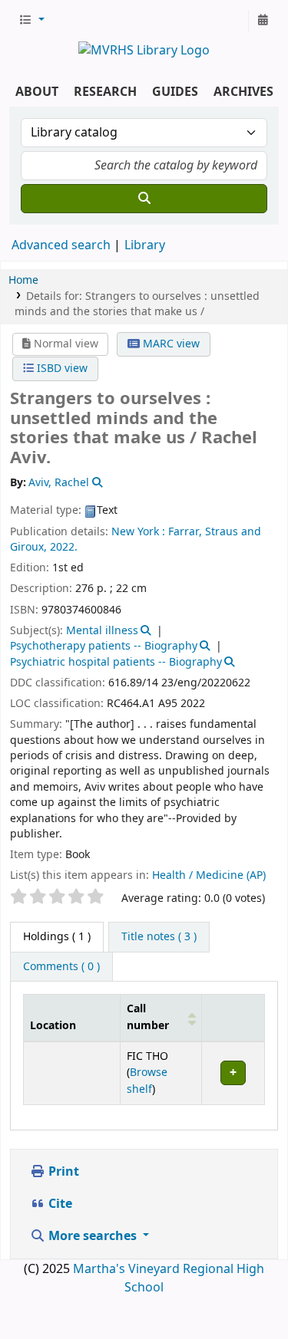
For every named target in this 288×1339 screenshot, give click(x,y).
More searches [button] (92, 1236)
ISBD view (61, 368)
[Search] (144, 198)
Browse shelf (147, 1080)
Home (23, 280)
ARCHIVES (243, 92)
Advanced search (61, 245)
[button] (31, 20)
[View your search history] (263, 20)
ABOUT (36, 92)
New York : (138, 532)
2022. (64, 547)
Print (62, 1172)
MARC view (170, 344)
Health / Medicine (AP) (209, 875)
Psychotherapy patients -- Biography (103, 646)
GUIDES (175, 92)
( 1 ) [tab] (57, 937)
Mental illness (102, 631)
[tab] (159, 937)
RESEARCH (105, 92)
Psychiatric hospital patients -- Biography (116, 662)
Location (53, 1026)
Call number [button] (148, 1017)
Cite (58, 1204)
